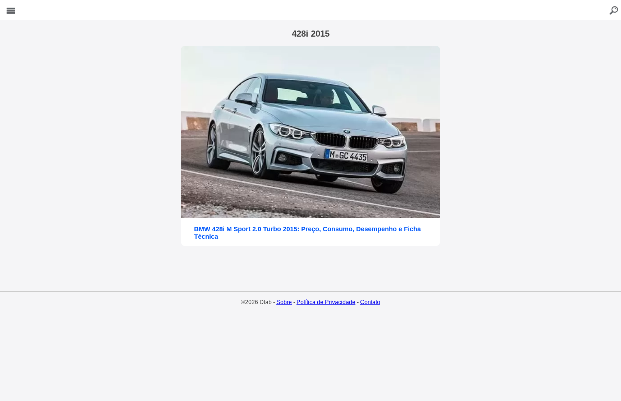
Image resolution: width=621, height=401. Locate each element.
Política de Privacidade (325, 302)
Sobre (284, 302)
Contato (370, 302)
